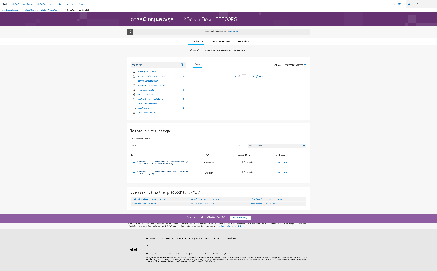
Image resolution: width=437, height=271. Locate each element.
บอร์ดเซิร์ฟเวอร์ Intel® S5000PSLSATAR (266, 199)
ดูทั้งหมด (259, 76)
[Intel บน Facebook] (147, 247)
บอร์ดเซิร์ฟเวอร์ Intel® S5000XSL (204, 204)
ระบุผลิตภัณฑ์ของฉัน (146, 90)
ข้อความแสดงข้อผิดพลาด (148, 81)
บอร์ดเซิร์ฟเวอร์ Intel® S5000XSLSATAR (266, 204)
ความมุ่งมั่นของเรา (165, 238)
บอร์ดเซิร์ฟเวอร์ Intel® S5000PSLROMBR (148, 199)
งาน (240, 238)
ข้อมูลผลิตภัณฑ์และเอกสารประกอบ (152, 85)
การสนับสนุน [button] (28, 4)
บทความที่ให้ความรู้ (196, 41)
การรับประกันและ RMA (147, 113)
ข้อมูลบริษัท (150, 238)
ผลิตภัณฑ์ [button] (15, 4)
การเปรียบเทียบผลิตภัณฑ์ (147, 104)
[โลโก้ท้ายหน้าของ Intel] (133, 250)
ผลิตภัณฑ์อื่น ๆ (243, 41)
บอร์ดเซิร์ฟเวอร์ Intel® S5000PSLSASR (206, 199)
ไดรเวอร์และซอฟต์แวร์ (221, 41)
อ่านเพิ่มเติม (234, 32)
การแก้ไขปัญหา (144, 108)
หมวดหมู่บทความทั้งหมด (148, 72)
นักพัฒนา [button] (60, 4)
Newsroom (218, 238)
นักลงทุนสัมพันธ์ (195, 238)
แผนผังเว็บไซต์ (230, 238)
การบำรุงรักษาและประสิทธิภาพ (150, 99)
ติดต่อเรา (208, 238)
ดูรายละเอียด (282, 163)
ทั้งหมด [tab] (197, 65)
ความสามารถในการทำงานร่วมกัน (151, 76)
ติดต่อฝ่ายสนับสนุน (240, 218)
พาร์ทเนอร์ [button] (71, 4)
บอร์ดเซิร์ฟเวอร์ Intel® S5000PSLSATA (147, 204)
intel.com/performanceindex (160, 259)
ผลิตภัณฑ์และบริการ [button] (45, 4)
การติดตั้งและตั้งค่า (145, 94)
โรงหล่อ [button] (82, 4)
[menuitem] (29, 10)
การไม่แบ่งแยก (181, 238)
